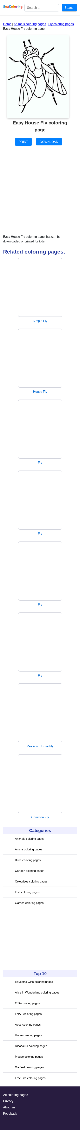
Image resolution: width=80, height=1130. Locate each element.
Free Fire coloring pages (30, 1078)
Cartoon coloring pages (29, 870)
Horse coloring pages (28, 1035)
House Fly (40, 391)
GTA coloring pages (27, 1003)
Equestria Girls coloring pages (34, 981)
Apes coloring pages (28, 1024)
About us (9, 1107)
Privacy (8, 1101)
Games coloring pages (29, 902)
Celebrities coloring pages (31, 881)
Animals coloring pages (29, 838)
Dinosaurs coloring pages (31, 1046)
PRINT (23, 141)
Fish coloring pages (27, 892)
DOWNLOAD (49, 141)
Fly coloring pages (61, 24)
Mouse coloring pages (29, 1056)
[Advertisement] (32, 939)
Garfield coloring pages (29, 1067)
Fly (40, 462)
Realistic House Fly (40, 746)
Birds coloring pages (28, 860)
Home (7, 24)
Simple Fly (40, 321)
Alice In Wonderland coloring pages (37, 992)
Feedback (10, 1113)
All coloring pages (15, 1095)
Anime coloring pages (28, 849)
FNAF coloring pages (28, 1013)
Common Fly (40, 817)
